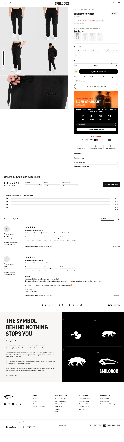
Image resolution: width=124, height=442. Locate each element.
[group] (14, 183)
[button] (42, 305)
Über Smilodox (104, 398)
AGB (80, 414)
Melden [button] (47, 246)
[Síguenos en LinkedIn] (20, 404)
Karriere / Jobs (104, 401)
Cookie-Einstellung (84, 398)
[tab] (107, 219)
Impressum (82, 412)
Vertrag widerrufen (84, 406)
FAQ (56, 412)
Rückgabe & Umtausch (61, 404)
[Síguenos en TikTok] (17, 404)
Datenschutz (82, 409)
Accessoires (36, 404)
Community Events (60, 401)
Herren (35, 398)
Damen (35, 401)
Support (57, 409)
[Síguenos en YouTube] (13, 404)
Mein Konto (58, 406)
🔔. (76, 71)
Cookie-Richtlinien (84, 401)
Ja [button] (44, 246)
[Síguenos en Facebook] (5, 404)
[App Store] (11, 427)
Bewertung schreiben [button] (111, 184)
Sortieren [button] (7, 219)
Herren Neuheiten (78, 9)
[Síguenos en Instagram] (9, 404)
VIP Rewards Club (60, 398)
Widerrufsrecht (83, 404)
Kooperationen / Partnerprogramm (110, 404)
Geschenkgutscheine (39, 406)
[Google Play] (28, 427)
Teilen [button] (51, 246)
